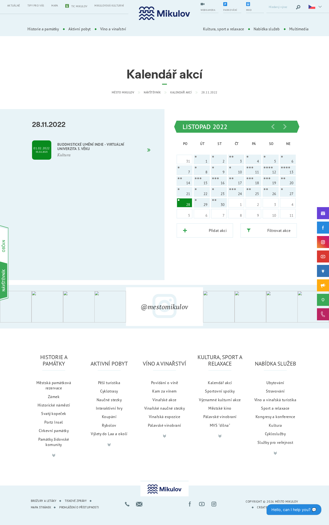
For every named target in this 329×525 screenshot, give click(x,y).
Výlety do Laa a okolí (109, 433)
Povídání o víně (164, 382)
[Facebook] (323, 228)
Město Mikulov (123, 92)
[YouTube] (323, 256)
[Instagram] (323, 242)
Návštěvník (152, 92)
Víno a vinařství (113, 28)
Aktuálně (13, 5)
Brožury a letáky (44, 501)
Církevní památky (54, 430)
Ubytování (275, 382)
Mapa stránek (41, 507)
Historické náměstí (54, 405)
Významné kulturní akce (220, 399)
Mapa (54, 5)
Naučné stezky (109, 399)
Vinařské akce (164, 399)
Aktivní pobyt (79, 28)
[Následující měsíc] (285, 127)
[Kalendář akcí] (323, 213)
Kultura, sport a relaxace (223, 28)
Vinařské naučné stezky (164, 408)
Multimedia (299, 28)
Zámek (53, 396)
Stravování (275, 391)
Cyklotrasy (109, 391)
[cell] (202, 159)
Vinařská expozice (164, 416)
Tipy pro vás (35, 5)
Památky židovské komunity (53, 442)
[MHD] (255, 4)
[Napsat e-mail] (139, 504)
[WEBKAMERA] (209, 4)
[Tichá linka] (323, 314)
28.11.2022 (209, 92)
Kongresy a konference (275, 416)
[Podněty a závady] (323, 300)
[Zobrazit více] (54, 455)
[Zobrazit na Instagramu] (16, 306)
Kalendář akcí (181, 92)
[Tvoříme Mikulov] (323, 271)
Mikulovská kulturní (109, 5)
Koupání (109, 416)
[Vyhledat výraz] (298, 7)
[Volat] (127, 504)
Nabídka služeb (267, 28)
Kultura (275, 425)
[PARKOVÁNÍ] (232, 4)
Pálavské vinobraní (164, 425)
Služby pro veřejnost (275, 442)
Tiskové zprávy (76, 501)
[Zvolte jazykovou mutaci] (314, 7)
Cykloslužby (275, 433)
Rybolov (109, 425)
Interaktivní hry (109, 408)
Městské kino (219, 408)
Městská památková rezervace (53, 385)
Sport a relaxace (275, 408)
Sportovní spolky (220, 391)
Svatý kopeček (53, 413)
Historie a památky (43, 28)
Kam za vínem (164, 391)
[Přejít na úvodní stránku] (164, 13)
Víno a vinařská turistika (275, 399)
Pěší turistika (109, 382)
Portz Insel (53, 422)
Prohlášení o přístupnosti (79, 507)
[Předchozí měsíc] (273, 127)
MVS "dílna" (220, 425)
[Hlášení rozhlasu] (323, 285)
